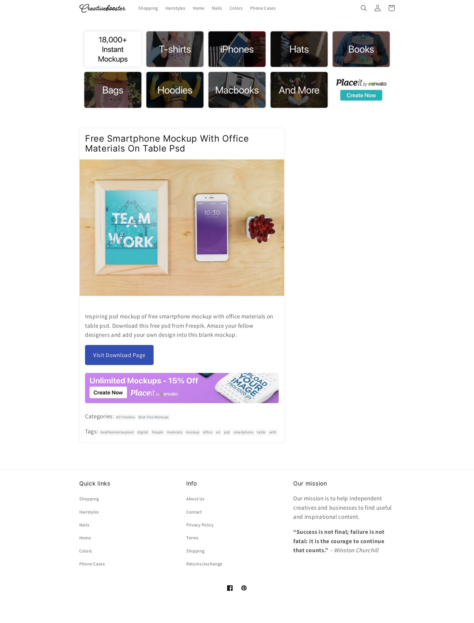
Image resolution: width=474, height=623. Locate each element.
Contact (194, 512)
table (261, 432)
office (207, 432)
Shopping (89, 499)
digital (142, 432)
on (218, 432)
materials (174, 432)
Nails (84, 525)
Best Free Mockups (154, 417)
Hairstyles (89, 512)
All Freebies (125, 417)
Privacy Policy (200, 525)
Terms (192, 538)
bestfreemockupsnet (117, 432)
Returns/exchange (204, 564)
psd (227, 432)
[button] (364, 8)
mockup (192, 432)
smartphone (243, 432)
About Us (195, 499)
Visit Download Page (119, 355)
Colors (85, 551)
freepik (157, 432)
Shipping (195, 551)
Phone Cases (92, 564)
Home (85, 538)
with (272, 432)
